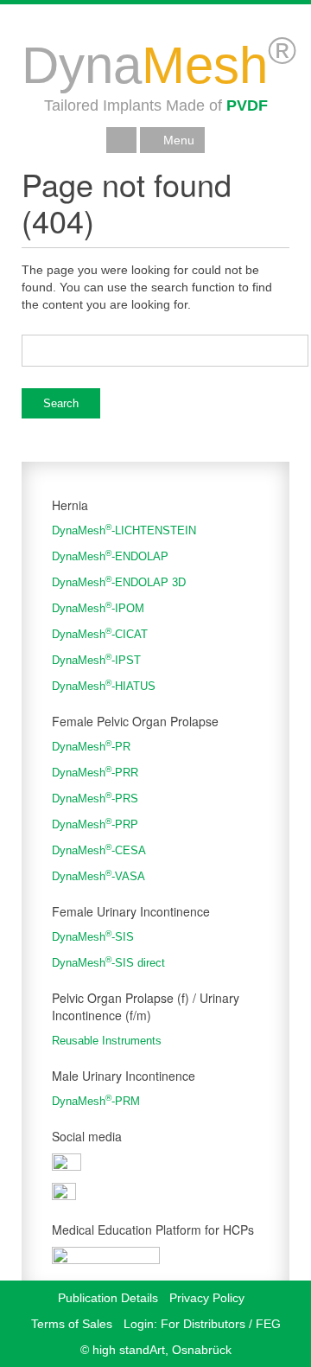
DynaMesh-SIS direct (108, 962)
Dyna (159, 65)
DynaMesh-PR (91, 745)
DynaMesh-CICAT (100, 633)
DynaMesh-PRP (95, 823)
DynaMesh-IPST (96, 659)
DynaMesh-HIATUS (104, 685)
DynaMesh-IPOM (98, 607)
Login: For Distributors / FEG (202, 1324)
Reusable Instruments (107, 1040)
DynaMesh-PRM (96, 1100)
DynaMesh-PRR (95, 771)
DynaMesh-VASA (98, 875)
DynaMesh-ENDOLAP (110, 555)
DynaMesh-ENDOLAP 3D (119, 581)
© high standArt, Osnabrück (156, 1350)
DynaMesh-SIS (93, 936)
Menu (177, 140)
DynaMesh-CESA (99, 849)
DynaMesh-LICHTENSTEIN (124, 529)
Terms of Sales (71, 1324)
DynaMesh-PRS (95, 797)
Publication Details (108, 1298)
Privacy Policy (206, 1298)
